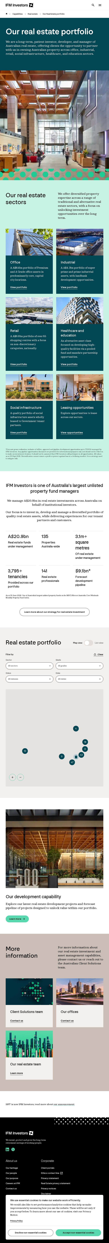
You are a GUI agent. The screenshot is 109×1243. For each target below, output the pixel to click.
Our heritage (12, 1168)
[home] (6, 14)
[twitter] (13, 1150)
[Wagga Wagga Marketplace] (76, 757)
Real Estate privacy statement (55, 1183)
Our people (11, 1173)
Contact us (11, 1188)
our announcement (64, 1104)
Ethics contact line (50, 1173)
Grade (58, 660)
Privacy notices (48, 1188)
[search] (93, 5)
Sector (9, 660)
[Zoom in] (12, 777)
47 (72, 762)
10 (25, 751)
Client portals (47, 1168)
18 (85, 742)
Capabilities (17, 14)
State (58, 673)
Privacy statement (50, 1178)
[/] (19, 5)
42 (81, 754)
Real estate (33, 14)
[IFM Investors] (29, 1133)
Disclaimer (46, 1193)
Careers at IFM (13, 1183)
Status (8, 673)
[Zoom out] (20, 777)
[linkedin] (7, 1150)
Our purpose (12, 1178)
